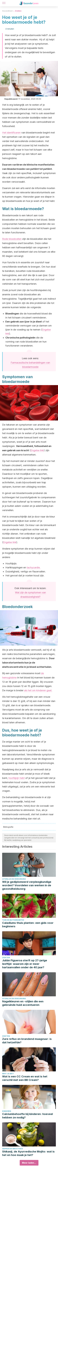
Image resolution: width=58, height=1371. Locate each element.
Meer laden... (29, 1162)
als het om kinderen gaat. (37, 690)
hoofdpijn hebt (16, 778)
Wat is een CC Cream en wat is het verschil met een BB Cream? (24, 1078)
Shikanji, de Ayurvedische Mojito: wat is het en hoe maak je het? (28, 1153)
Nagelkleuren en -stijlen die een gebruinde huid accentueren (22, 1003)
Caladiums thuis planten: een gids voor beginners (27, 924)
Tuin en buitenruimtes (13, 920)
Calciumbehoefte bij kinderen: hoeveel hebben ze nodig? (27, 1115)
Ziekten (18, 11)
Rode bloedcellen (12, 238)
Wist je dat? (8, 1074)
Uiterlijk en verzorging (14, 879)
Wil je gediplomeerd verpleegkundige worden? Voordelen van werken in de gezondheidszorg (26, 885)
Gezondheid (7, 11)
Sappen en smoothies (12, 1149)
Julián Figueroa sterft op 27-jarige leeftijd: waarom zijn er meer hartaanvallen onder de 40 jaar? (24, 964)
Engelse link (37, 450)
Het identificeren (11, 132)
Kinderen (6, 1111)
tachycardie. (33, 567)
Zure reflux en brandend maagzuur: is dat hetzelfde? (27, 1040)
